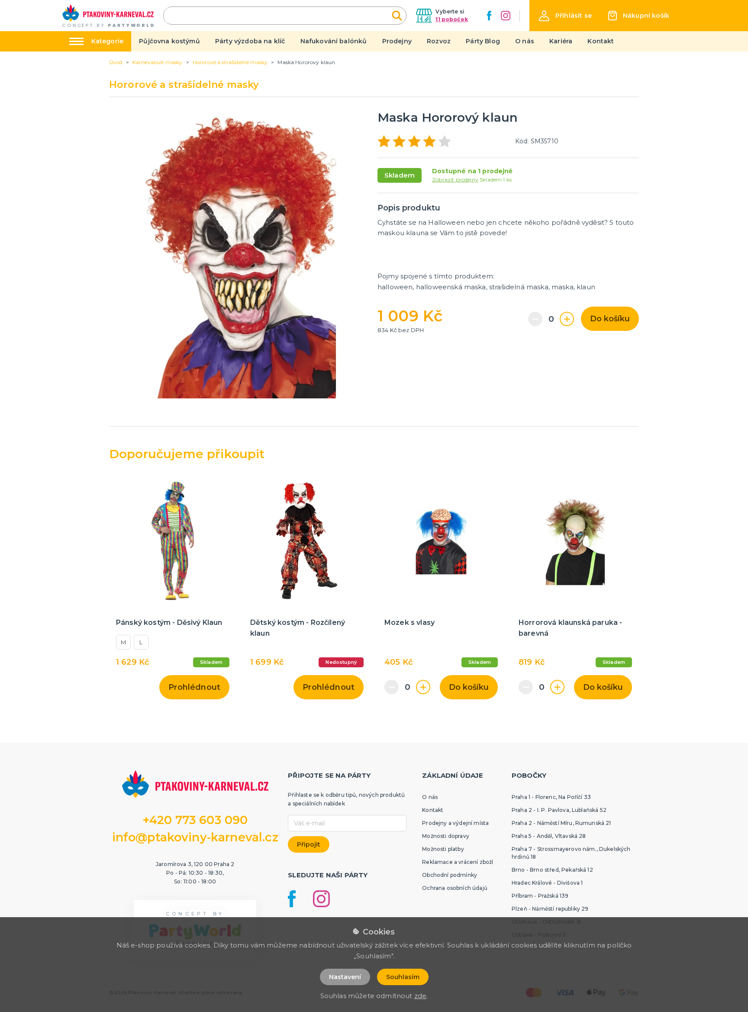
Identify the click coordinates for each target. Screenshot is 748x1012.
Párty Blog (483, 41)
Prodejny (397, 41)
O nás (524, 41)
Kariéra (560, 41)
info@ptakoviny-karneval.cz (195, 837)
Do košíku (610, 318)
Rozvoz (439, 41)
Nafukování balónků (333, 41)
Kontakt (600, 41)
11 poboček (451, 19)
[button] (565, 16)
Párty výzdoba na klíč (250, 41)
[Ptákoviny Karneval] (108, 15)
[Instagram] (505, 15)
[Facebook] (489, 15)
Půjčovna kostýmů (169, 41)
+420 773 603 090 (195, 820)
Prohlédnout (194, 687)
